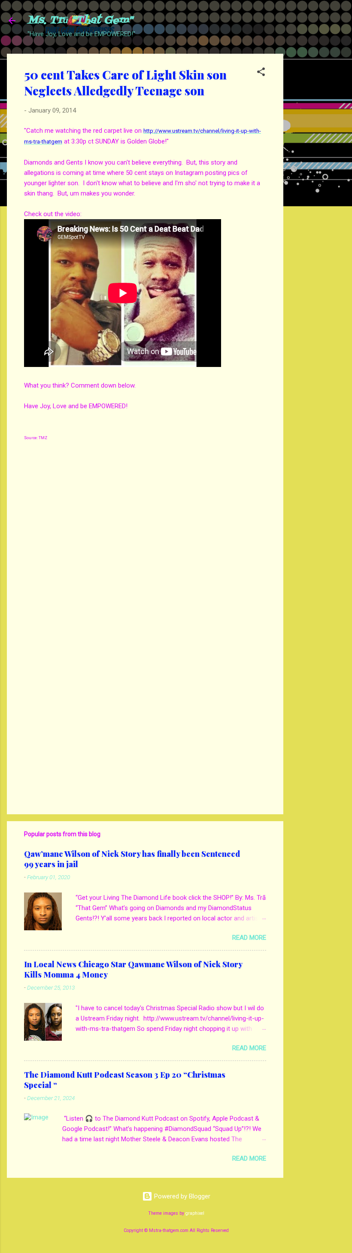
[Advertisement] (317, 183)
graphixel (194, 1213)
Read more (249, 937)
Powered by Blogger (181, 1196)
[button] (261, 73)
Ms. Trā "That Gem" (80, 20)
